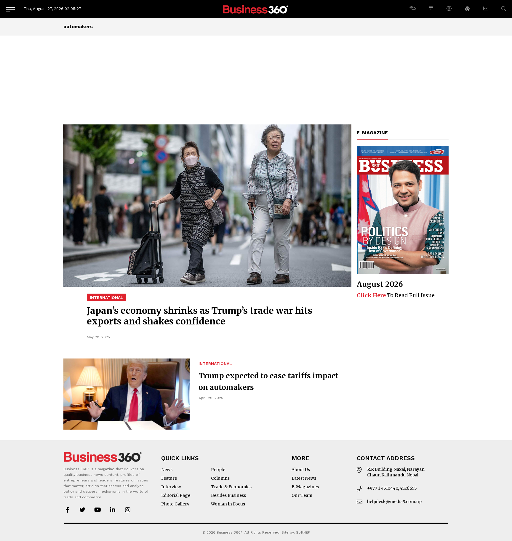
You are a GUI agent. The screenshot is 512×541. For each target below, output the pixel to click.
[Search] (503, 9)
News (166, 469)
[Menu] (10, 9)
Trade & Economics (231, 486)
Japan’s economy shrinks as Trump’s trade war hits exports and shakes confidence (199, 315)
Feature (169, 478)
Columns (220, 478)
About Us (301, 469)
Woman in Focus (228, 504)
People (218, 469)
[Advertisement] (256, 80)
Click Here (371, 295)
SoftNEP (303, 532)
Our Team (302, 495)
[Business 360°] (256, 9)
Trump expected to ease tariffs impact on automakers (268, 381)
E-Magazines (305, 486)
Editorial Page (175, 495)
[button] (412, 9)
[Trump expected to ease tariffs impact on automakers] (126, 394)
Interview (171, 486)
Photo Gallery (175, 504)
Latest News (304, 478)
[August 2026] (403, 210)
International (106, 297)
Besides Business (228, 495)
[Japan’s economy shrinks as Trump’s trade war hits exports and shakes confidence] (207, 205)
